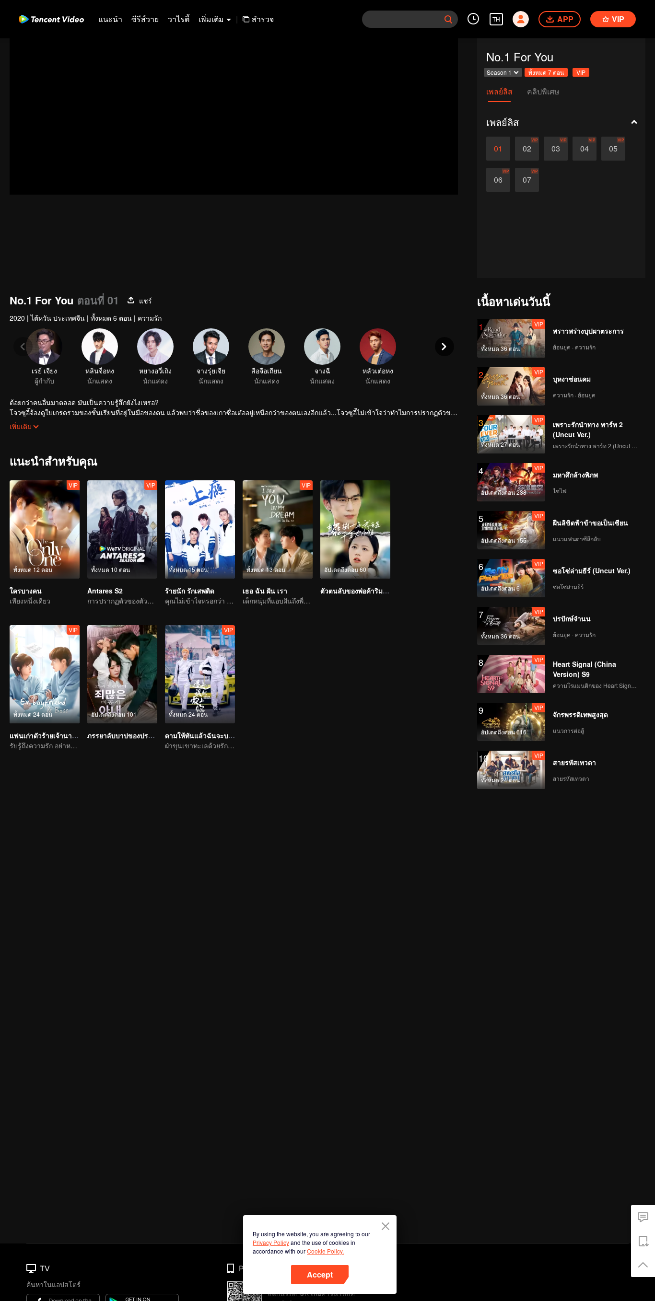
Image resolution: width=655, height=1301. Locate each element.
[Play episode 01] (498, 149)
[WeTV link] (51, 19)
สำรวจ (263, 18)
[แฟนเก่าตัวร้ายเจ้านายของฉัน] (45, 674)
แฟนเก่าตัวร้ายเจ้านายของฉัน (53, 735)
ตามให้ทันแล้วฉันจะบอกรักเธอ (209, 735)
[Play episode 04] (585, 149)
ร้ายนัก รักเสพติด (189, 590)
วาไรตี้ (178, 18)
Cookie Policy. (325, 1251)
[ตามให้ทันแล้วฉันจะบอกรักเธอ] (200, 674)
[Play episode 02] (527, 149)
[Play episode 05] (613, 149)
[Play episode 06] (498, 180)
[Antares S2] (122, 529)
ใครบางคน (26, 590)
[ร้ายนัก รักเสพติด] (200, 529)
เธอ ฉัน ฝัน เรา (265, 590)
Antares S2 (105, 590)
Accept (320, 1274)
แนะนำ (110, 18)
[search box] (448, 19)
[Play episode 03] (556, 149)
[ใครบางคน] (45, 529)
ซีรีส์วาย (145, 18)
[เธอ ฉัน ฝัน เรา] (278, 529)
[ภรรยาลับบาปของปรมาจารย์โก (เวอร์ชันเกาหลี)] (122, 674)
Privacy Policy (271, 1242)
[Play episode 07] (527, 180)
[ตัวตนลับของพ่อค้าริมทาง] (355, 529)
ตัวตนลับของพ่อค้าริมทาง (357, 590)
